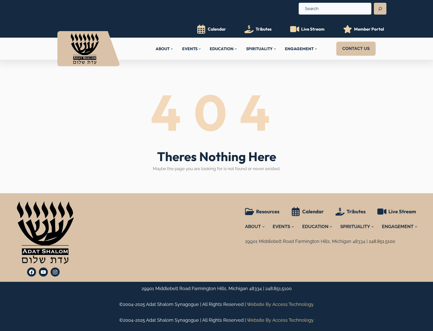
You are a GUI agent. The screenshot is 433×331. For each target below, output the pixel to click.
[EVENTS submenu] (199, 48)
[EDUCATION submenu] (236, 48)
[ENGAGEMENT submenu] (316, 48)
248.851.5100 (278, 288)
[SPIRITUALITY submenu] (275, 48)
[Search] (380, 9)
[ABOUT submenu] (172, 48)
